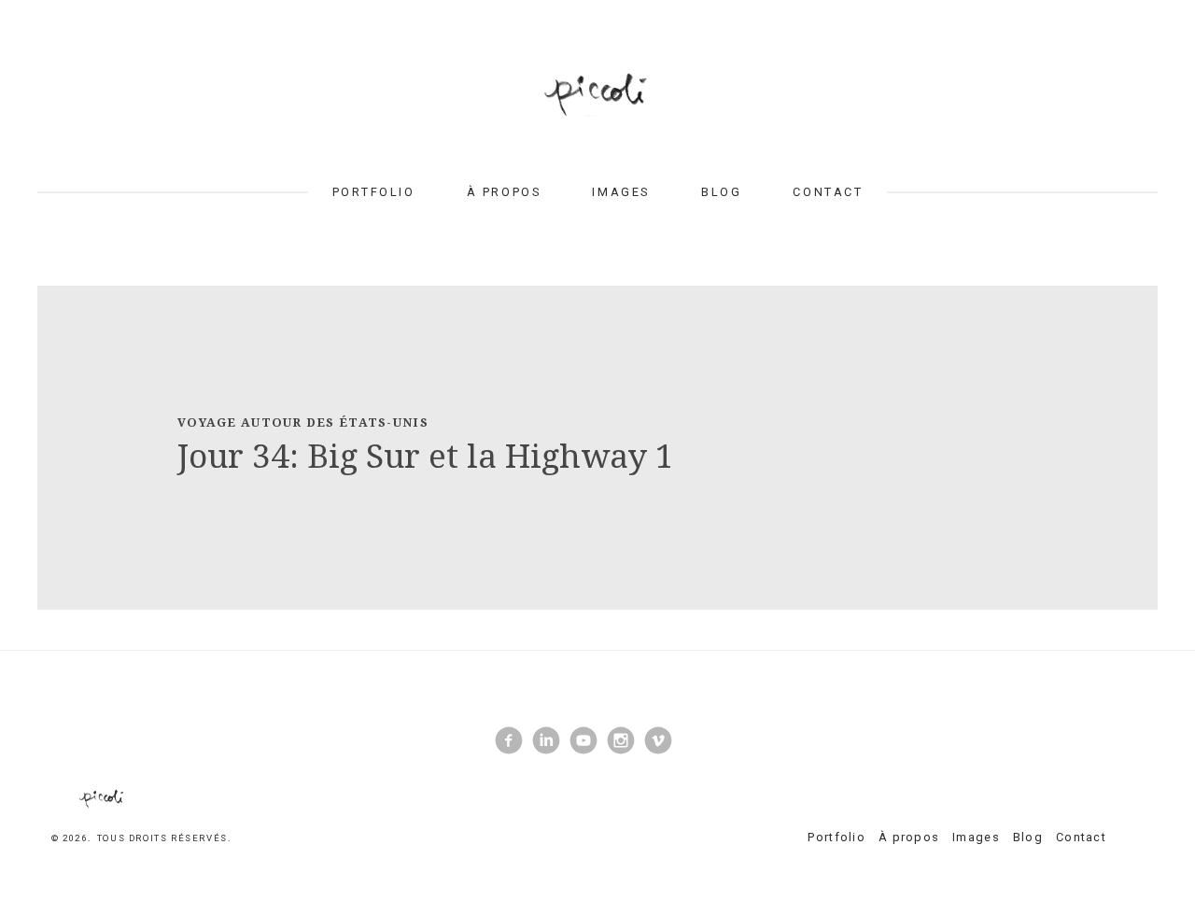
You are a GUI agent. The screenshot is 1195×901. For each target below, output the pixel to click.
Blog (721, 192)
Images (620, 192)
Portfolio (373, 192)
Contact (828, 192)
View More (597, 448)
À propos (504, 192)
